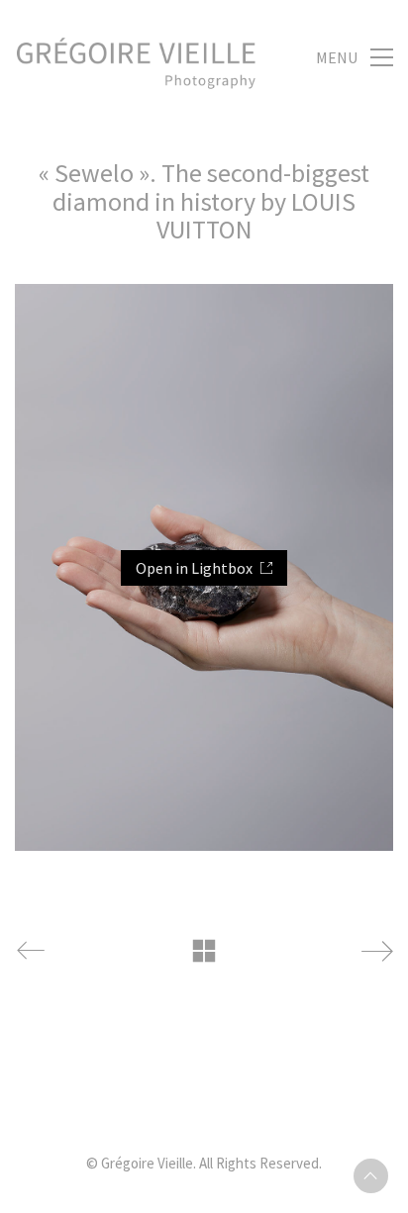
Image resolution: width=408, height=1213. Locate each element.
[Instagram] (202, 1099)
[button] (354, 57)
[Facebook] (251, 1099)
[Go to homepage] (136, 57)
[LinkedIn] (152, 1099)
